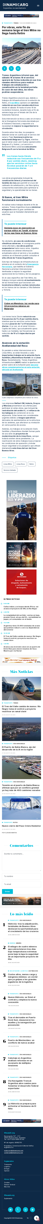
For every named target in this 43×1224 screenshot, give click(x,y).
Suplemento (8, 1198)
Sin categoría (15, 971)
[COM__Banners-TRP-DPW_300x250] (21, 554)
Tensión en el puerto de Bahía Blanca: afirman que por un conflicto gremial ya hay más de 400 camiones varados (21, 787)
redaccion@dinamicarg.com (13, 1150)
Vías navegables (19, 743)
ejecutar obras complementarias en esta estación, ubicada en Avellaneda (21, 367)
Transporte (8, 23)
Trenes (16, 23)
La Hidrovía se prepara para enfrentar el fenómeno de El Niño (22, 1106)
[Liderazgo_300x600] (21, 510)
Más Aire (7, 1187)
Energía (12, 943)
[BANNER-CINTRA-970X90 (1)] (21, 15)
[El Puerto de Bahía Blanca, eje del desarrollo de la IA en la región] (21, 729)
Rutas (15, 822)
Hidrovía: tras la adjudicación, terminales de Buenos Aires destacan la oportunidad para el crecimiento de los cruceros (23, 928)
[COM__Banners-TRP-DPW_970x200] (21, 901)
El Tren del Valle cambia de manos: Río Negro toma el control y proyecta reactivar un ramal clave (22, 638)
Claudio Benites (11, 832)
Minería (18, 943)
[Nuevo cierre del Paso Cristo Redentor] (21, 808)
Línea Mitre (8, 464)
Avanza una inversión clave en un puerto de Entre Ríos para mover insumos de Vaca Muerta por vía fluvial (22, 649)
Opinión (6, 1171)
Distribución (33, 971)
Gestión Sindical (9, 1184)
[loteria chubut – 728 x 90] (21, 660)
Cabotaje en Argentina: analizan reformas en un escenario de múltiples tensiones (20, 1062)
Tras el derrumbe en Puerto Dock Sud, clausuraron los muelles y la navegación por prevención (22, 1021)
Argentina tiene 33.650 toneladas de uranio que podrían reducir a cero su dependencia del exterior (22, 628)
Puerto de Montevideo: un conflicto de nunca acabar (21, 1041)
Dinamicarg (19, 1218)
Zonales (7, 1182)
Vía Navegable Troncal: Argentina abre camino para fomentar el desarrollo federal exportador (23, 1085)
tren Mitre (15, 103)
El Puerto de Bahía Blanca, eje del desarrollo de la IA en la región (19, 748)
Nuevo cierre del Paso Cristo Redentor (21, 826)
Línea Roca (21, 464)
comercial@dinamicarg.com (13, 1153)
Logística (24, 971)
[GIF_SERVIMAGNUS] (21, 582)
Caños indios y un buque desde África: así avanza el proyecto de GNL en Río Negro (21, 608)
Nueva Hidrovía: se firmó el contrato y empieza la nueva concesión (22, 999)
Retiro (32, 464)
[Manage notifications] (38, 1219)
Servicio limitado (10, 470)
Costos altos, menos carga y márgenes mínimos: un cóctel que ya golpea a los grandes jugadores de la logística (23, 978)
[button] (38, 5)
